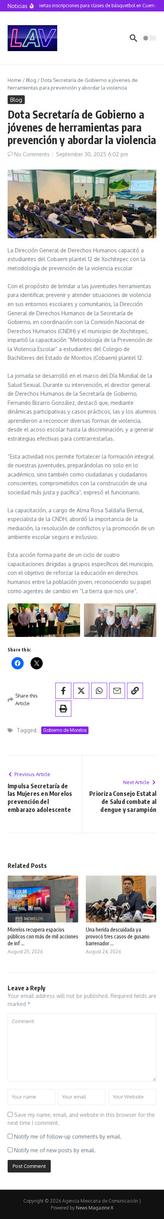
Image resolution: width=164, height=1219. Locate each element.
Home (14, 80)
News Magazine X (94, 1208)
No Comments (32, 154)
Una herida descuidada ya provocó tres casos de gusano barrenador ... (118, 936)
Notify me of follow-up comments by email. (68, 1136)
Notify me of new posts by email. (55, 1150)
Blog (31, 80)
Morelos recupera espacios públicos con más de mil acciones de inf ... (43, 936)
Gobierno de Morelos (65, 730)
